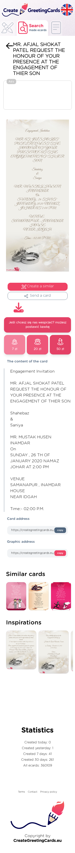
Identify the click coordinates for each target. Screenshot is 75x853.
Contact (32, 792)
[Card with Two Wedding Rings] (39, 596)
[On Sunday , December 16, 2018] (54, 652)
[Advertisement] (38, 95)
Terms (21, 792)
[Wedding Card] (17, 596)
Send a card (40, 295)
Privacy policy (48, 792)
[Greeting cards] (7, 29)
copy (60, 530)
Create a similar (40, 286)
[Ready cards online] (56, 28)
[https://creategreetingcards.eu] (30, 10)
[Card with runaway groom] (62, 596)
